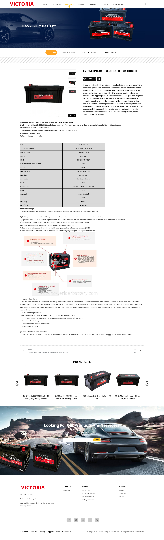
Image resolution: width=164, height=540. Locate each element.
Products (69, 4)
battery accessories (88, 500)
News (106, 4)
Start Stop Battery (56, 315)
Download (122, 493)
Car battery (86, 490)
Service (121, 497)
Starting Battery (66, 122)
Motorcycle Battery (41, 315)
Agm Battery (31, 318)
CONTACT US (90, 79)
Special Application (88, 497)
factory (81, 4)
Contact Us (118, 4)
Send (97, 440)
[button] (147, 383)
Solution (121, 490)
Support (93, 4)
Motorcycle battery (88, 493)
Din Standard (83, 175)
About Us (57, 4)
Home (45, 4)
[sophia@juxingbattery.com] (99, 79)
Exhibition (66, 490)
